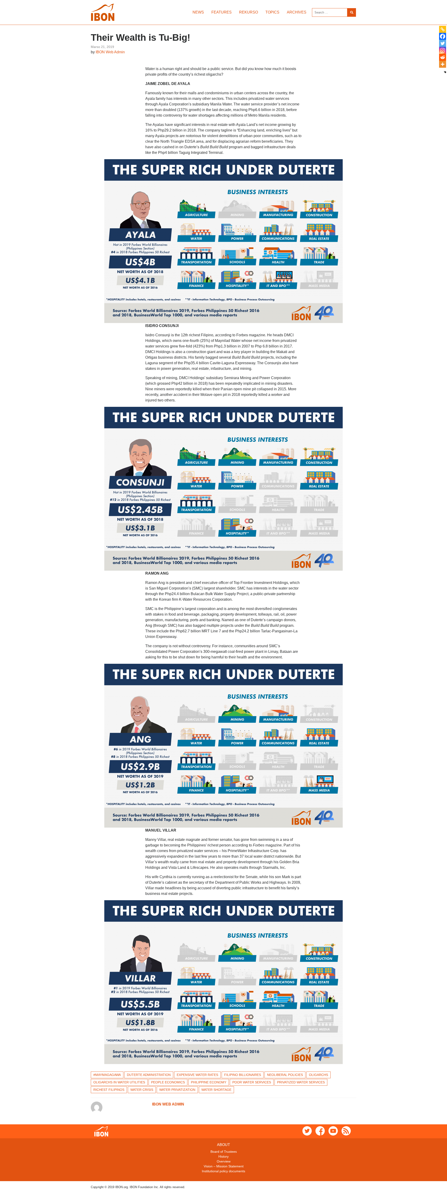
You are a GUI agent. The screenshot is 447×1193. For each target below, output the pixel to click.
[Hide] (445, 72)
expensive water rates (197, 1075)
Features (221, 12)
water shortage (216, 1090)
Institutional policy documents (223, 1171)
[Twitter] (442, 43)
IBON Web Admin (110, 52)
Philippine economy (208, 1082)
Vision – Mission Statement (224, 1166)
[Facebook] (442, 36)
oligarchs (318, 1075)
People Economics (168, 1082)
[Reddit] (442, 57)
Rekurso (248, 12)
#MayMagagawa (107, 1075)
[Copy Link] (442, 29)
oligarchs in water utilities (119, 1082)
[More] (442, 64)
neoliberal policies (285, 1075)
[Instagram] (442, 50)
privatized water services (301, 1082)
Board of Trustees (223, 1151)
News (198, 12)
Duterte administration (149, 1075)
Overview (223, 1161)
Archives (296, 12)
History (223, 1156)
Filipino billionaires (242, 1075)
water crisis (141, 1090)
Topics (272, 12)
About (223, 1145)
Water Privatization (177, 1090)
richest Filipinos (108, 1090)
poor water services (251, 1082)
